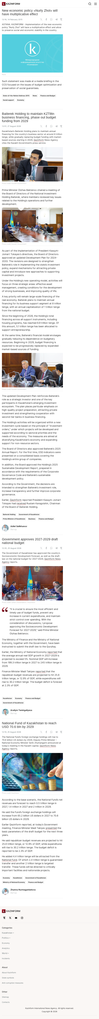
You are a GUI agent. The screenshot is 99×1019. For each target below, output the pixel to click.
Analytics (6, 948)
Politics (5, 938)
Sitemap (5, 997)
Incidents (6, 958)
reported (52, 652)
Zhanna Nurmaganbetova (23, 890)
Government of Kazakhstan (29, 514)
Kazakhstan (7, 698)
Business (31, 519)
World (4, 953)
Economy (20, 100)
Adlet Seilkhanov (18, 526)
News (35, 96)
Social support (8, 100)
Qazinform (39, 140)
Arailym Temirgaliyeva (21, 710)
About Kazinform (9, 972)
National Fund (9, 860)
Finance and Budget (47, 96)
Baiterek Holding (9, 514)
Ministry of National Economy (14, 882)
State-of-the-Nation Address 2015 (16, 96)
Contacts (6, 1002)
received (21, 503)
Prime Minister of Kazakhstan (14, 519)
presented (51, 828)
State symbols (8, 978)
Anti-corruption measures (12, 983)
